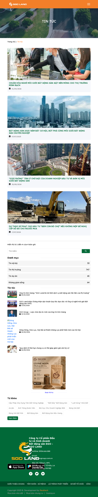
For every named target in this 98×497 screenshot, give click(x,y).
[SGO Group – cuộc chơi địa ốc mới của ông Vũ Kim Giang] (12, 313)
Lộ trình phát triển (58, 484)
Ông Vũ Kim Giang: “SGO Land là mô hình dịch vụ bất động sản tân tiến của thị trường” (54, 293)
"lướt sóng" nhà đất (79, 403)
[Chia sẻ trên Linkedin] (43, 474)
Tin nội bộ (49, 263)
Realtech (44, 490)
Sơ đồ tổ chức (77, 484)
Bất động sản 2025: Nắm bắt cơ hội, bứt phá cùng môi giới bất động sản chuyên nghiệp (47, 132)
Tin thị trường (49, 269)
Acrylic (11, 408)
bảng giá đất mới (16, 413)
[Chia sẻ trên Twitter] (37, 474)
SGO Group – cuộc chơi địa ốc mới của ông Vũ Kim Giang (42, 312)
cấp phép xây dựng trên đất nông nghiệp (26, 403)
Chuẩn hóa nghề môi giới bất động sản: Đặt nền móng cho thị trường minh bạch (48, 84)
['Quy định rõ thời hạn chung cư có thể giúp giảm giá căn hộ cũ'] (12, 349)
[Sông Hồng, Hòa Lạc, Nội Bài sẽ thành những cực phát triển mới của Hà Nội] (12, 331)
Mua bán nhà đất (15, 493)
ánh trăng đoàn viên (26, 408)
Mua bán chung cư (34, 493)
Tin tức (20, 42)
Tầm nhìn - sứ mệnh (36, 484)
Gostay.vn (50, 493)
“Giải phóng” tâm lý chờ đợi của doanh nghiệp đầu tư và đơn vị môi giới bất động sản (47, 179)
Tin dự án (49, 276)
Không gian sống (49, 282)
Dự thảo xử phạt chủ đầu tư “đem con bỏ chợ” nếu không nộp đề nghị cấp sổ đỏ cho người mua (48, 227)
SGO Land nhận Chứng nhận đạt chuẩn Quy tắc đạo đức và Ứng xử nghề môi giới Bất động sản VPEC (53, 302)
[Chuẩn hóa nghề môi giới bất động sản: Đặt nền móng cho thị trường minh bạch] (49, 64)
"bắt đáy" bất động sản (57, 403)
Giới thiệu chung (15, 484)
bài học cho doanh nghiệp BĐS (52, 408)
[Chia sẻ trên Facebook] (30, 474)
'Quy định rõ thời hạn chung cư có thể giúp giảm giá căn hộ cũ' (44, 348)
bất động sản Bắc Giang (52, 413)
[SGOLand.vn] (17, 4)
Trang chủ (11, 42)
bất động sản (32, 413)
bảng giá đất (74, 408)
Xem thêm (13, 418)
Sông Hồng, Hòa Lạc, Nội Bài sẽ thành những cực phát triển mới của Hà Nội (50, 330)
